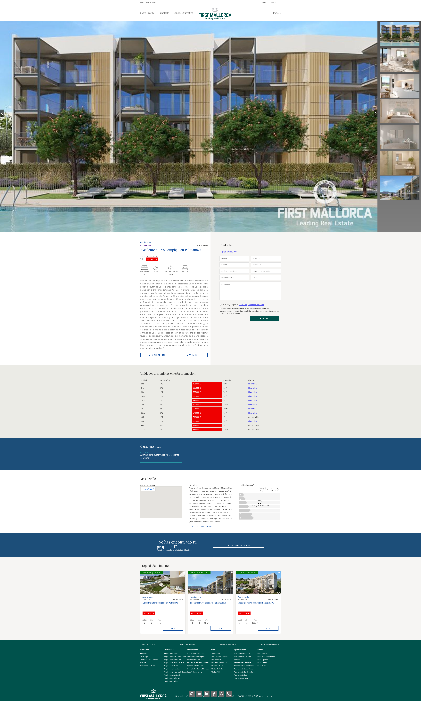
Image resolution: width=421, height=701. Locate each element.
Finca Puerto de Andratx (266, 657)
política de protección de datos (251, 305)
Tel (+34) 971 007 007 (228, 252)
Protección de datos (147, 666)
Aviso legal (144, 657)
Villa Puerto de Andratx (219, 657)
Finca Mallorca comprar (195, 657)
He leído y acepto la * (244, 305)
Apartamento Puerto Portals (244, 666)
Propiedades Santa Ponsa (173, 660)
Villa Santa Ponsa (217, 666)
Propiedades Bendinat (172, 669)
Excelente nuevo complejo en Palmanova (160, 602)
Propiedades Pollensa (172, 678)
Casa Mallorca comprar (195, 672)
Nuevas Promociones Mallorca (198, 663)
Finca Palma (261, 666)
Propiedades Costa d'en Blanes (175, 657)
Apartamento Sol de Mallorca (244, 672)
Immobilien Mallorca (187, 644)
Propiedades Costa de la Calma (175, 672)
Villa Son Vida (215, 672)
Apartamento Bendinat (242, 663)
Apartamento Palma (241, 678)
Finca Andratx (262, 653)
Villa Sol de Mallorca (218, 669)
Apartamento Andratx (242, 653)
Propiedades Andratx (171, 653)
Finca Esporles (262, 660)
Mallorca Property (148, 644)
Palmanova (145, 246)
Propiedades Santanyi (172, 675)
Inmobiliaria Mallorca (228, 644)
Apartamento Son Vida (242, 675)
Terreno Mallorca (193, 660)
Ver (173, 628)
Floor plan (252, 384)
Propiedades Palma (171, 681)
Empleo (277, 12)
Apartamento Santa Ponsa (243, 669)
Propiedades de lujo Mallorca (198, 669)
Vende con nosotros (183, 12)
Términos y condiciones (149, 660)
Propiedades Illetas (171, 666)
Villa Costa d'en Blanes (219, 663)
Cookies (143, 663)
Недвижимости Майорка (270, 644)
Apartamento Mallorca (195, 666)
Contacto (164, 12)
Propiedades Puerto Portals (174, 663)
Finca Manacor (262, 663)
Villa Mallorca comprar (195, 653)
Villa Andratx (215, 653)
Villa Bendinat (216, 660)
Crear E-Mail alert (238, 545)
